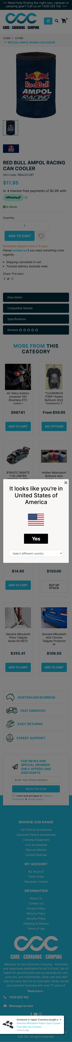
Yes (36, 538)
